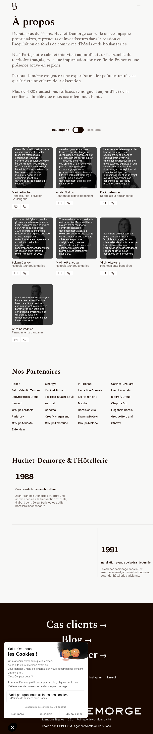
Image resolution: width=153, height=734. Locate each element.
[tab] (76, 130)
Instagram (95, 677)
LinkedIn (112, 677)
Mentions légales (53, 719)
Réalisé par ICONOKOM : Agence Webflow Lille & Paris (76, 726)
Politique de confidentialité (94, 719)
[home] (14, 6)
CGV (71, 719)
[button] (137, 6)
